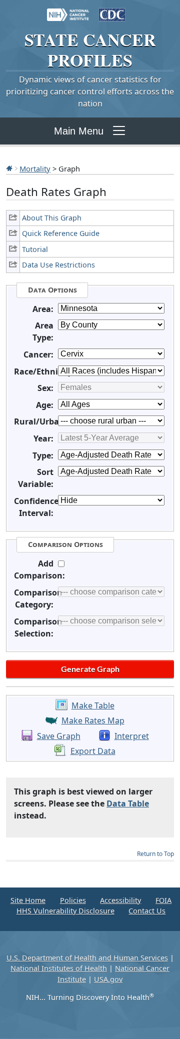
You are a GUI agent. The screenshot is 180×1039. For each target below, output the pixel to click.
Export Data (93, 751)
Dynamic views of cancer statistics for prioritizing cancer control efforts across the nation (90, 91)
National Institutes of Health (58, 968)
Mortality (35, 169)
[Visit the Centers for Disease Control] (112, 10)
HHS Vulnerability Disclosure (65, 911)
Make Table (93, 705)
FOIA (164, 900)
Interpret (131, 736)
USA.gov (108, 979)
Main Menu (79, 131)
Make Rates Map (93, 720)
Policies (73, 900)
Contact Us (147, 911)
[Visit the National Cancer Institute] (68, 10)
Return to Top (155, 854)
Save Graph (58, 736)
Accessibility (120, 900)
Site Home (28, 900)
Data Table (127, 803)
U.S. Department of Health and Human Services (87, 957)
